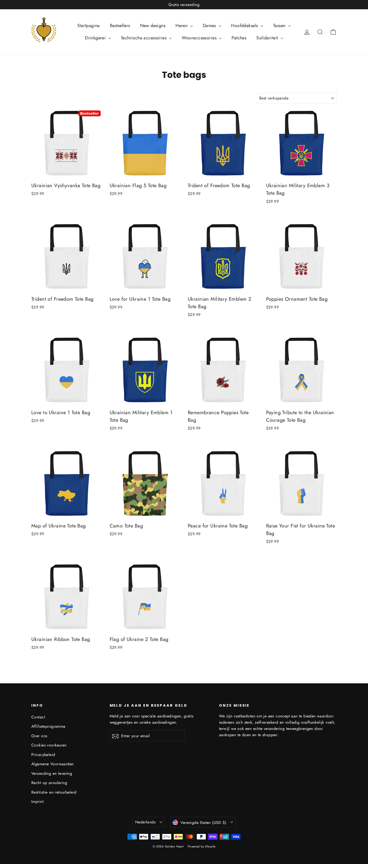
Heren (182, 25)
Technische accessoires (144, 38)
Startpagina (88, 25)
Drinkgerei (96, 38)
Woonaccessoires (200, 38)
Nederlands (145, 822)
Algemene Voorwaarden (52, 764)
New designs (153, 25)
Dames (210, 25)
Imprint (37, 801)
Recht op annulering (49, 783)
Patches (239, 38)
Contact (38, 717)
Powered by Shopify (202, 846)
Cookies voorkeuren (49, 745)
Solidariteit (267, 38)
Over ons (39, 736)
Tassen (280, 25)
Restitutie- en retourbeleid (53, 792)
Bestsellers (120, 25)
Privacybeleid (43, 755)
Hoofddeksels (245, 25)
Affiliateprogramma (48, 726)
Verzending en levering (51, 773)
